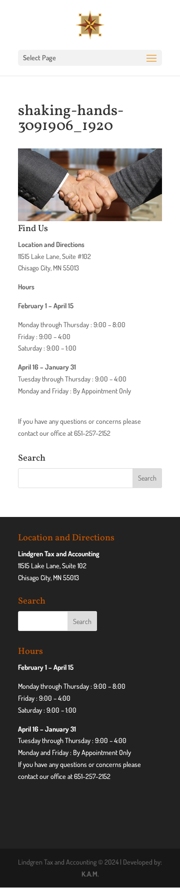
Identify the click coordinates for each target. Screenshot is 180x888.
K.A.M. (90, 874)
